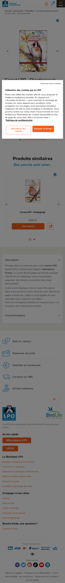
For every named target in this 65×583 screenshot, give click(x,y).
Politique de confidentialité (19, 120)
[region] (32, 109)
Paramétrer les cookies (18, 130)
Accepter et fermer (43, 129)
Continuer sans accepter (50, 84)
